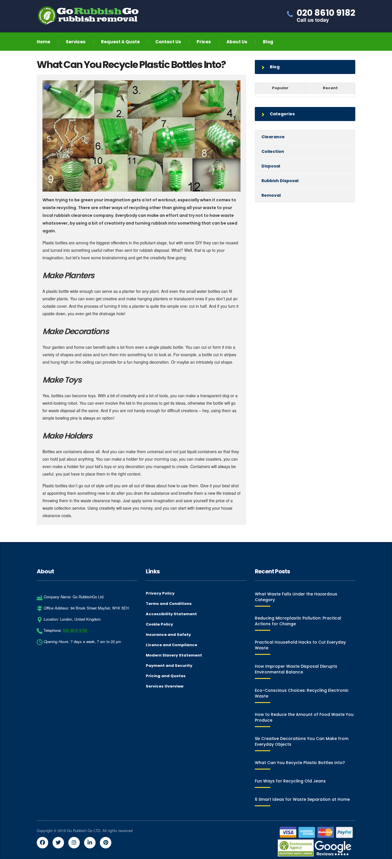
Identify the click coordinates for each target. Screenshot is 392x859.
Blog (268, 42)
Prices (204, 42)
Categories (282, 114)
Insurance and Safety (168, 634)
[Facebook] (42, 842)
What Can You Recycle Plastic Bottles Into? (300, 762)
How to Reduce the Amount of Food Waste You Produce (304, 717)
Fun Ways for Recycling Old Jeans (290, 781)
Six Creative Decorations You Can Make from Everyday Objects (301, 741)
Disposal (270, 166)
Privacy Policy (160, 593)
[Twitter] (58, 842)
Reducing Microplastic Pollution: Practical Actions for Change (298, 621)
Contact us (168, 42)
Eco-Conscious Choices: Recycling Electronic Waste (302, 693)
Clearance (273, 137)
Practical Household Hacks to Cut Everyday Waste (300, 645)
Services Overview (164, 686)
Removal (271, 195)
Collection (272, 151)
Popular (280, 88)
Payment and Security (169, 665)
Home (43, 42)
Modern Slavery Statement (174, 655)
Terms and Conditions (169, 603)
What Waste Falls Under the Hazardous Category (296, 597)
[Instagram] (74, 842)
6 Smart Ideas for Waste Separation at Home (302, 799)
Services (76, 42)
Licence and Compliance (171, 645)
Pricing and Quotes (166, 676)
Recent (330, 88)
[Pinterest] (105, 842)
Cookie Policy (159, 624)
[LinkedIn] (90, 842)
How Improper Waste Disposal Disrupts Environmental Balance (296, 669)
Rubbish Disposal (279, 181)
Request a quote (120, 42)
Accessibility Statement (171, 614)
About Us (236, 42)
